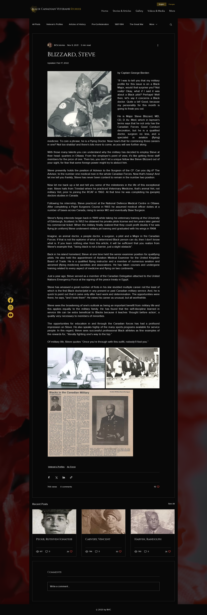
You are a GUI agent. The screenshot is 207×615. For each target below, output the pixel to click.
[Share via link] (71, 477)
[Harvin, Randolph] (153, 521)
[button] (170, 24)
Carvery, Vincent (97, 539)
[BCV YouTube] (10, 315)
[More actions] (158, 45)
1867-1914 (119, 24)
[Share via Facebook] (48, 477)
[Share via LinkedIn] (63, 477)
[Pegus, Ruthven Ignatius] (54, 521)
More (151, 24)
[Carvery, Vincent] (103, 521)
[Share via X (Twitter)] (56, 477)
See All (171, 503)
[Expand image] (76, 368)
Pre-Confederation (100, 24)
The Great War (136, 24)
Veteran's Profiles (54, 24)
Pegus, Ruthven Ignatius (54, 539)
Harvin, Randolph (147, 539)
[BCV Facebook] (10, 300)
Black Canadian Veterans (56, 9)
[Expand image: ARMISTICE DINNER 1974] (133, 368)
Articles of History (77, 24)
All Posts (36, 24)
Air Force (71, 466)
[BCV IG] (10, 308)
